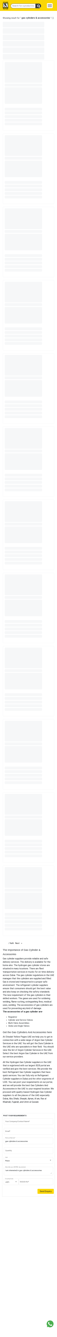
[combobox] (28, 1161)
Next (19, 943)
